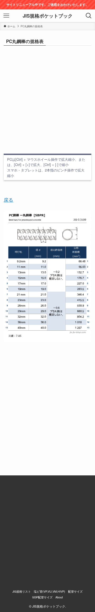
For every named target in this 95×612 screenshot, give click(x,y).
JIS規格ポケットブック (48, 15)
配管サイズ (75, 591)
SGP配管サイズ (42, 597)
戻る (8, 199)
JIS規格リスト (21, 591)
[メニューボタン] (6, 15)
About (59, 597)
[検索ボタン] (88, 15)
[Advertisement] (47, 99)
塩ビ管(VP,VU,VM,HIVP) (49, 591)
